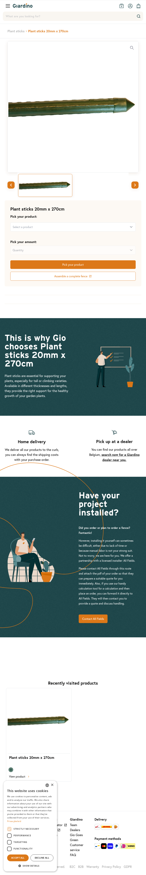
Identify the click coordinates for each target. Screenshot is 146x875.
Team (73, 825)
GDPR (128, 867)
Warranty (92, 867)
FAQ (73, 855)
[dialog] (30, 826)
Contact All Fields (93, 619)
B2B (81, 867)
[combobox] (69, 227)
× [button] (52, 785)
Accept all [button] (18, 857)
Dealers (75, 830)
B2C (72, 867)
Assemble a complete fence (70, 276)
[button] (30, 866)
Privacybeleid (14, 821)
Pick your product (73, 264)
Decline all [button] (42, 857)
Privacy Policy (111, 867)
